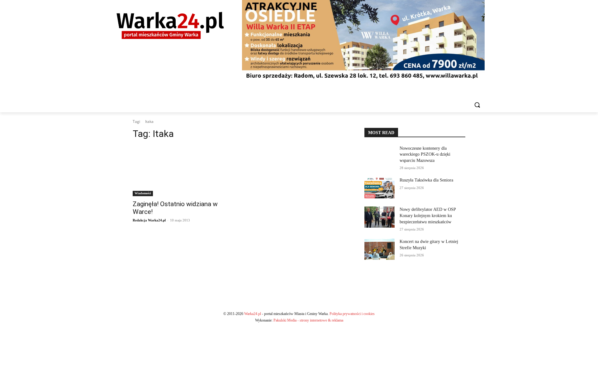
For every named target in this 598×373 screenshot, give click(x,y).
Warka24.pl (252, 314)
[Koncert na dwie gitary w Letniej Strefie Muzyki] (379, 249)
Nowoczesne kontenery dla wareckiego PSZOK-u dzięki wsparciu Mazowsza (425, 154)
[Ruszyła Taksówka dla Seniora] (379, 187)
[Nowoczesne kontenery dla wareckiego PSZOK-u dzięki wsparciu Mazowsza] (379, 156)
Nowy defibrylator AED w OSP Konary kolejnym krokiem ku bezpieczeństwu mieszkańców (428, 215)
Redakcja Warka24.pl (149, 220)
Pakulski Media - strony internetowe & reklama (308, 320)
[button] (477, 104)
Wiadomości (143, 193)
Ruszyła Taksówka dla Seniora (427, 180)
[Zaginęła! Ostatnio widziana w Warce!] (183, 171)
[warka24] (170, 25)
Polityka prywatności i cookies (352, 314)
